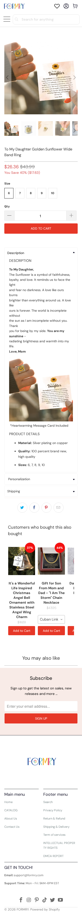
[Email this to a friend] (59, 508)
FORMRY (23, 909)
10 (52, 193)
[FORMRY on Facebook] (21, 900)
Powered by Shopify (45, 909)
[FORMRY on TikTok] (44, 900)
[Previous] (7, 77)
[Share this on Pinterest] (46, 508)
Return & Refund (54, 818)
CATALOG (11, 810)
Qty (7, 206)
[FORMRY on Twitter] (52, 900)
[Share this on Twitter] (22, 508)
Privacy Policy (52, 810)
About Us (10, 818)
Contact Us (12, 827)
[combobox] (51, 619)
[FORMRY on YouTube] (60, 900)
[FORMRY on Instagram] (29, 900)
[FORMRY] (14, 6)
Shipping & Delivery (56, 827)
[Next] (74, 77)
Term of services (54, 835)
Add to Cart (21, 631)
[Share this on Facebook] (34, 508)
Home (8, 802)
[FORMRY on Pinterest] (36, 900)
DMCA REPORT (53, 856)
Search (48, 802)
